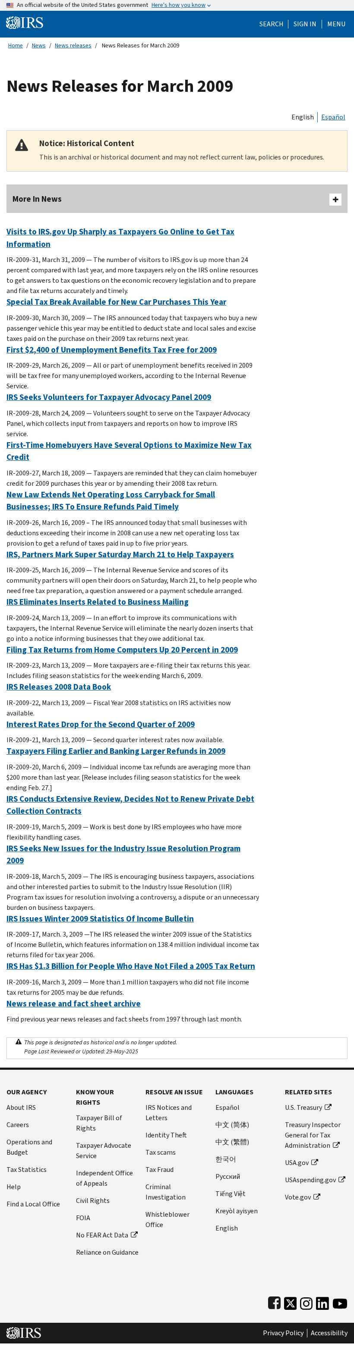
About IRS (21, 1107)
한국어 (225, 1159)
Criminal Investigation (165, 1192)
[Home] (24, 22)
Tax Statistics (26, 1169)
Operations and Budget (29, 1147)
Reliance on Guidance (107, 1252)
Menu (336, 24)
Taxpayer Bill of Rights (99, 1123)
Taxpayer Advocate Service (103, 1150)
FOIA (83, 1217)
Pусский (227, 1176)
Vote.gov (298, 1197)
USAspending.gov (310, 1179)
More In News (37, 199)
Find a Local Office (33, 1204)
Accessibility (329, 1333)
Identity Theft (166, 1135)
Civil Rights (93, 1200)
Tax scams (160, 1152)
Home (15, 45)
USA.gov (297, 1162)
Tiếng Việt (230, 1193)
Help (13, 1186)
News (39, 45)
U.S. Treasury (303, 1107)
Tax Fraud (159, 1169)
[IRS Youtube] (340, 1301)
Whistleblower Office (167, 1219)
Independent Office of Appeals (104, 1178)
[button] (305, 24)
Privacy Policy (283, 1333)
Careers (17, 1124)
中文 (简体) (232, 1124)
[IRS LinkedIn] (322, 1301)
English (302, 117)
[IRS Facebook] (274, 1301)
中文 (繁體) (232, 1141)
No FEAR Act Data (102, 1235)
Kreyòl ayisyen (236, 1210)
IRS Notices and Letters (168, 1112)
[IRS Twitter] (290, 1301)
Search (271, 24)
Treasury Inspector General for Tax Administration (313, 1135)
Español (333, 117)
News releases (73, 45)
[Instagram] (306, 1301)
